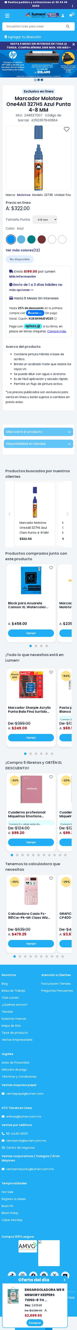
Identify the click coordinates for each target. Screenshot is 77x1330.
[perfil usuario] (63, 16)
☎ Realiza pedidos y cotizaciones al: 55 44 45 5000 (35, 4)
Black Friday (10, 1213)
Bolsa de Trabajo (13, 991)
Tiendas (7, 1012)
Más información (22, 276)
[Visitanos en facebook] (33, 1275)
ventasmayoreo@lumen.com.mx (30, 1169)
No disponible (20, 259)
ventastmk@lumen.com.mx (26, 1141)
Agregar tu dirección (24, 37)
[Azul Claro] (21, 239)
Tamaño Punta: (18, 219)
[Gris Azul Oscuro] (62, 239)
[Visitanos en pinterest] (44, 1275)
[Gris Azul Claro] (52, 239)
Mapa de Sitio (11, 1026)
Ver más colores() (23, 250)
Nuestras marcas (14, 1019)
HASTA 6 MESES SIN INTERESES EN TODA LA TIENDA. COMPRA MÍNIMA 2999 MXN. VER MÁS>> (39, 45)
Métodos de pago (14, 1070)
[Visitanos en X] (55, 1275)
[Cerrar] (73, 44)
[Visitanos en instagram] (22, 1275)
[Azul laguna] (31, 239)
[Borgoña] (42, 239)
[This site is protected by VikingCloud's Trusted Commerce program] (49, 1253)
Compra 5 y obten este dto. (24, 824)
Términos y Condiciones (19, 1077)
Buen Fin (8, 1206)
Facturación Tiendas (56, 984)
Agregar (31, 633)
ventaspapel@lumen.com (25, 1094)
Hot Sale (7, 1192)
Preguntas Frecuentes (57, 991)
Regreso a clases (14, 1199)
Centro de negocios (20, 1148)
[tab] (30, 646)
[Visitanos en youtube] (65, 1275)
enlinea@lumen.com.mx (23, 1116)
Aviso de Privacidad (15, 1062)
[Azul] (11, 239)
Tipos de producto (15, 1033)
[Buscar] (67, 26)
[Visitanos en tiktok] (12, 1275)
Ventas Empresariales (17, 1040)
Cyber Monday (12, 1220)
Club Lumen (10, 998)
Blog (5, 984)
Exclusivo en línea (38, 91)
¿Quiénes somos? (14, 1005)
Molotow (24, 195)
